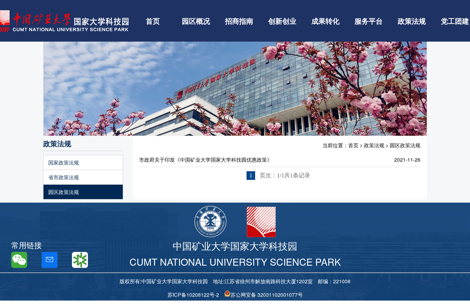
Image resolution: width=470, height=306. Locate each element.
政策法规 (412, 21)
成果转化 (325, 21)
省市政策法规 (63, 177)
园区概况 (196, 21)
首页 (153, 21)
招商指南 (239, 21)
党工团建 (455, 21)
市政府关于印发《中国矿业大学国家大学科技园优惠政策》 (205, 159)
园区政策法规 (63, 192)
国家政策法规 (63, 162)
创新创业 (282, 21)
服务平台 (369, 21)
